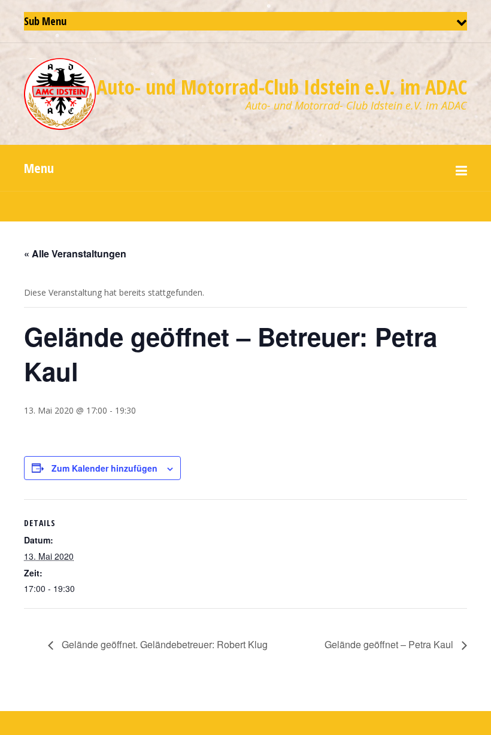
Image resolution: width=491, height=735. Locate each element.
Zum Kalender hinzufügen (104, 468)
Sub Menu (45, 21)
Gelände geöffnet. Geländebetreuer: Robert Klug (163, 644)
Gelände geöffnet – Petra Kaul (390, 644)
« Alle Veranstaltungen (75, 253)
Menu (39, 168)
